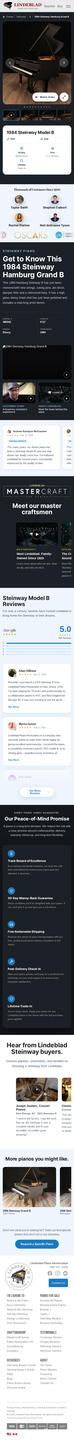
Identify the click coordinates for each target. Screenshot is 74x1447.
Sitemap (11, 1411)
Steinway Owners (50, 1346)
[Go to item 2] (27, 107)
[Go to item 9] (46, 107)
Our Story (46, 1365)
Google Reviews (50, 1342)
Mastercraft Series (18, 1337)
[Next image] (64, 62)
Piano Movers (48, 1369)
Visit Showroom (16, 1323)
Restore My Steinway (20, 1309)
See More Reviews (35, 792)
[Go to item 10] (49, 107)
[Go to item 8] (44, 107)
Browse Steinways (51, 1323)
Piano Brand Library (19, 1383)
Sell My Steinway (17, 1314)
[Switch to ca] (15, 1434)
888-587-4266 (59, 1267)
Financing (46, 1374)
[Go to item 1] (24, 107)
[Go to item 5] (35, 107)
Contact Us (58, 1283)
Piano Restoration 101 (20, 1342)
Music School (48, 1378)
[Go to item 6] (38, 107)
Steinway (21, 16)
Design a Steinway (18, 1318)
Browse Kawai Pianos (53, 1305)
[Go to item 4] (33, 107)
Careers (62, 1407)
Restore (49, 6)
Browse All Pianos (51, 1300)
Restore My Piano (17, 1300)
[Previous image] (10, 62)
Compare (12, 1351)
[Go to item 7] (41, 107)
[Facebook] (49, 1273)
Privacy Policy (14, 1407)
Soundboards (15, 1346)
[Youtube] (65, 1273)
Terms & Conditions (47, 1407)
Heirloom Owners (50, 1351)
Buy (60, 6)
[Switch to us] (9, 1434)
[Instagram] (57, 1273)
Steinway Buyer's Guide (21, 1365)
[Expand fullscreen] (64, 97)
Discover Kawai (16, 1387)
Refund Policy (29, 1407)
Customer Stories (51, 1337)
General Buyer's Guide (20, 1369)
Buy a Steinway (16, 1305)
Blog (9, 1378)
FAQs (10, 1374)
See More (13, 707)
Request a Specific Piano (37, 1244)
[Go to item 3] (30, 107)
